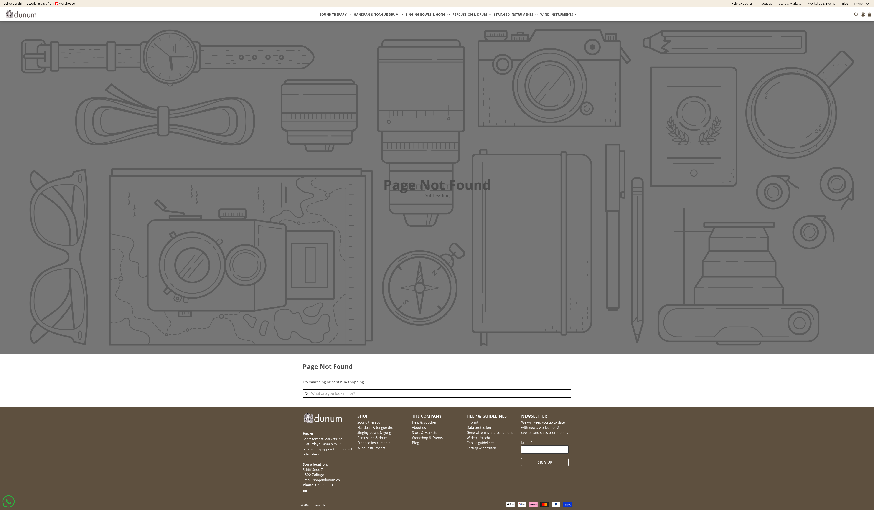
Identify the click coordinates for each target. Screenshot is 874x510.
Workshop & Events (427, 437)
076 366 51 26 (326, 484)
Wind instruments (556, 14)
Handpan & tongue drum (376, 14)
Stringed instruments (513, 14)
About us (419, 427)
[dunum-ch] (21, 14)
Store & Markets (424, 432)
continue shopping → (350, 382)
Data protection (479, 427)
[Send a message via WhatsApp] (8, 501)
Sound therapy (333, 14)
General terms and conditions (490, 432)
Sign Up (545, 462)
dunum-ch (318, 505)
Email (527, 442)
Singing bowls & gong (425, 14)
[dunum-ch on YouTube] (305, 492)
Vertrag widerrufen (481, 448)
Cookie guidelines (480, 442)
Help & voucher (424, 422)
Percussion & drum (469, 14)
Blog (415, 442)
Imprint (472, 422)
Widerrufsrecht (478, 437)
